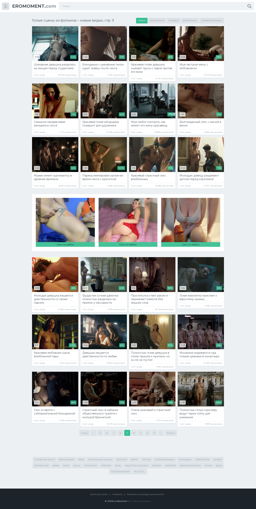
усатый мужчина (164, 459)
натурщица (185, 459)
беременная (41, 465)
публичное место (45, 459)
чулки (208, 465)
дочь (118, 465)
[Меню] (5, 6)
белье (76, 465)
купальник (90, 465)
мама (56, 465)
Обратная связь (99, 494)
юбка (81, 459)
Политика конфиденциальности (145, 494)
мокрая (156, 465)
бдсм (219, 465)
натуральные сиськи (100, 459)
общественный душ (136, 465)
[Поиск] (249, 6)
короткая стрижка (190, 465)
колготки (121, 459)
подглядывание (120, 471)
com (34, 6)
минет (134, 459)
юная (66, 465)
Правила (117, 494)
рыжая (217, 459)
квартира (170, 465)
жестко (146, 459)
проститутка (202, 459)
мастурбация (66, 459)
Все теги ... (139, 471)
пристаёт (106, 465)
